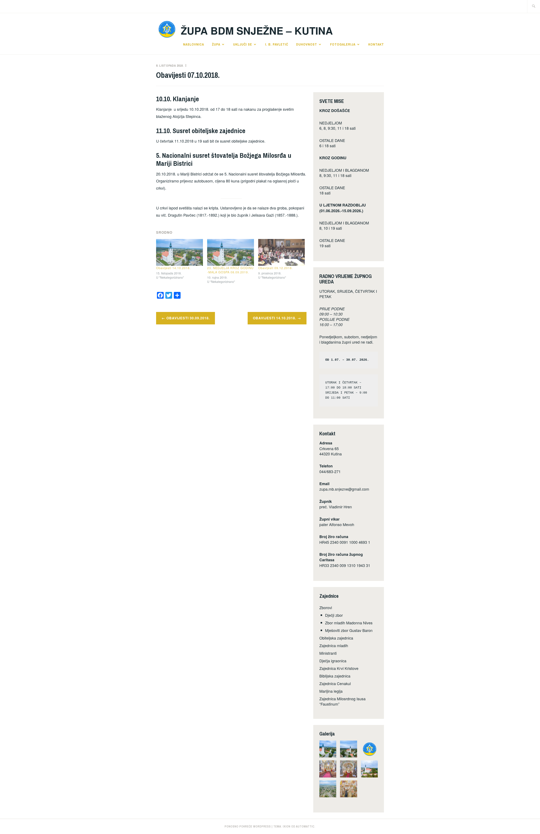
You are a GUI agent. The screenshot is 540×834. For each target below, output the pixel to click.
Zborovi (325, 607)
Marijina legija (331, 691)
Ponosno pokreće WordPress (248, 826)
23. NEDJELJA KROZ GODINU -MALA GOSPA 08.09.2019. (230, 270)
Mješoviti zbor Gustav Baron (349, 630)
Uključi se (242, 44)
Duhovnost (306, 44)
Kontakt (376, 44)
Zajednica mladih (333, 645)
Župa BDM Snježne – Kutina (257, 30)
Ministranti (328, 653)
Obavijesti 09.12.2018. (275, 268)
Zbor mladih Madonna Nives (349, 622)
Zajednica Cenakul (335, 683)
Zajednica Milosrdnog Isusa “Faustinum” (342, 701)
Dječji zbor (334, 615)
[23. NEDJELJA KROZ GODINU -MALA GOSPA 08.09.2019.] (230, 252)
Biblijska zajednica (334, 676)
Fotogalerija (342, 44)
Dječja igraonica (332, 660)
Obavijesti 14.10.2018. (173, 268)
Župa (216, 44)
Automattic (305, 826)
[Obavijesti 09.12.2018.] (281, 252)
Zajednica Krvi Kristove (338, 668)
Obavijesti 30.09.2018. (188, 318)
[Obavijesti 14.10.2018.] (179, 252)
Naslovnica (193, 44)
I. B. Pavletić (276, 44)
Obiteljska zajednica (336, 638)
